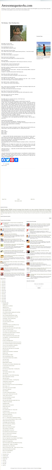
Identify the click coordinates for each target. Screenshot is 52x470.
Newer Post (4, 199)
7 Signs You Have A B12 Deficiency (36, 240)
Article (10, 209)
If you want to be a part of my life (9, 346)
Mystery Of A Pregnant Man (8, 441)
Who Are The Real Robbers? (8, 450)
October (4, 455)
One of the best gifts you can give (9, 397)
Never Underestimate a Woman (8, 376)
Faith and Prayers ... (6, 378)
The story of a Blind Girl (7, 389)
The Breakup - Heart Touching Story (9, 318)
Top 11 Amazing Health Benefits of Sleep (10, 315)
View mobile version (18, 200)
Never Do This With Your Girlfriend (9, 423)
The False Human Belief (7, 398)
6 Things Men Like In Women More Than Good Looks (13, 250)
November (5, 454)
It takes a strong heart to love (8, 329)
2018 (3, 293)
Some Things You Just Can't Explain (9, 387)
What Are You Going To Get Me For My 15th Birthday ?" (13, 384)
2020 (3, 290)
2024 (3, 284)
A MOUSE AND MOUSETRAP (8, 326)
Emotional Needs (6, 349)
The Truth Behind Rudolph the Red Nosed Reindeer (12, 343)
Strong (26, 210)
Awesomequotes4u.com (16, 5)
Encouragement (48, 209)
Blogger (39, 468)
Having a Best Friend (6, 406)
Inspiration (36, 209)
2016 (3, 296)
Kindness (40, 210)
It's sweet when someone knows (8, 365)
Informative (34, 210)
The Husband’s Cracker (7, 310)
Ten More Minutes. (6, 367)
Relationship (41, 209)
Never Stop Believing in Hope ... (8, 356)
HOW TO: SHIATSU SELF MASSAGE (9, 433)
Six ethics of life (5, 408)
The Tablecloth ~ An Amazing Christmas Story (11, 337)
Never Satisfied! (5, 390)
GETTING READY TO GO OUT (8, 430)
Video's (2, 214)
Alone (44, 210)
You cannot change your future (8, 321)
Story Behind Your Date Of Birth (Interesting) (11, 375)
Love (30, 209)
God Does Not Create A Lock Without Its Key (11, 324)
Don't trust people (6, 360)
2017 (3, 295)
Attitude (20, 210)
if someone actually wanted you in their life (10, 316)
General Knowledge (17, 209)
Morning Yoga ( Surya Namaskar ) (9, 445)
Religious (49, 210)
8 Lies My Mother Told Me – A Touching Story (11, 379)
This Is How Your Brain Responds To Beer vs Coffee (12, 419)
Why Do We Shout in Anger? (8, 354)
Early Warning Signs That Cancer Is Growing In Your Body (14, 228)
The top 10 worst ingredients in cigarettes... (10, 345)
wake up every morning (7, 425)
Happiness (3, 210)
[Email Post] (3, 163)
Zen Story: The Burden (7, 452)
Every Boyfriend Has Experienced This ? (10, 431)
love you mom (5, 370)
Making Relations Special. (7, 362)
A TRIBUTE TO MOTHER (7, 401)
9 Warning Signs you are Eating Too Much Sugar (13, 239)
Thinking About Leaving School (8, 381)
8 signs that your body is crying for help (11, 267)
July (4, 460)
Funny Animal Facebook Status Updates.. (10, 357)
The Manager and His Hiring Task (9, 422)
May (4, 463)
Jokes (32, 209)
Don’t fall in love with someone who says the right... (12, 327)
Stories (5, 165)
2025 (3, 282)
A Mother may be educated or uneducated (10, 351)
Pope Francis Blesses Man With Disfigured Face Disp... (13, 442)
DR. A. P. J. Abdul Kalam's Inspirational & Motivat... (12, 417)
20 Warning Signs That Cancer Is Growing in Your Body (40, 223)
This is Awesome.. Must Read (8, 428)
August (4, 458)
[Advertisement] (21, 16)
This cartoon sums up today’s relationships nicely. (11, 364)
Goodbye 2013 (5, 304)
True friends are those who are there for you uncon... (12, 342)
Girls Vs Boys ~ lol (6, 386)
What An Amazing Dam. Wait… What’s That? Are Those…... (13, 447)
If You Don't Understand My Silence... (9, 392)
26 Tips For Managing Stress (8, 340)
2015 (3, 298)
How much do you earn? (7, 434)
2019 (3, 292)
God (18, 210)
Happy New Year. (6, 307)
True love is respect (6, 338)
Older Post (33, 199)
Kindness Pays (5, 353)
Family (30, 210)
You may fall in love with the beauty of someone (11, 332)
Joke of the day (5, 373)
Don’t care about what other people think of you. (11, 400)
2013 (3, 301)
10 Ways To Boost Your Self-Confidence (10, 436)
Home (18, 199)
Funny (13, 210)
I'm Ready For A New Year (7, 313)
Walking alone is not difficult (8, 305)
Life (28, 210)
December (5, 302)
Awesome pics (8, 210)
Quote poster (4, 209)
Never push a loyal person (7, 414)
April (4, 465)
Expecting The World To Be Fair (8, 334)
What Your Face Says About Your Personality (11, 348)
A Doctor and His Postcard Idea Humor (10, 439)
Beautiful (27, 209)
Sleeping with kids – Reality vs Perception (10, 444)
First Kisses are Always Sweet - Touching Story (11, 368)
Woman (23, 210)
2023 (3, 285)
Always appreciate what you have (9, 420)
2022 (3, 287)
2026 (3, 281)
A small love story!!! (6, 411)
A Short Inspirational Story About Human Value (11, 335)
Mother (15, 210)
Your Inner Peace (6, 359)
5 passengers (5, 323)
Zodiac (37, 210)
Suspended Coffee (6, 403)
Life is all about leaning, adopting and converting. (11, 312)
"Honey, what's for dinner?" (7, 395)
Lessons (46, 210)
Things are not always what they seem (9, 412)
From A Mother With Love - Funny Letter (10, 409)
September (5, 457)
